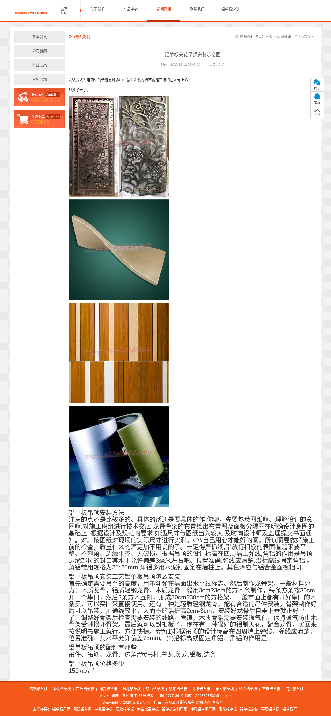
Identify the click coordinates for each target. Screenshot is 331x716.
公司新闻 (39, 51)
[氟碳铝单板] (31, 13)
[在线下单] (39, 119)
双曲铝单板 (155, 689)
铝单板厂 (289, 709)
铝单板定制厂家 (174, 709)
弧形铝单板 (178, 689)
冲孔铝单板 (108, 689)
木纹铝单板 (62, 689)
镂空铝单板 (225, 689)
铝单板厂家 (61, 709)
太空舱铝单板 (148, 709)
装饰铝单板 (248, 689)
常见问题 (39, 79)
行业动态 (39, 65)
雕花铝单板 (132, 689)
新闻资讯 (284, 36)
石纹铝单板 (85, 689)
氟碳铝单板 (38, 689)
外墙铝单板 (201, 689)
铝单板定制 (249, 709)
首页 (269, 36)
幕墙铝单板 (271, 689)
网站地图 (203, 702)
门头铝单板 (294, 689)
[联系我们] (39, 98)
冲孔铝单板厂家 (203, 709)
